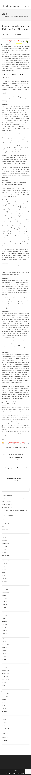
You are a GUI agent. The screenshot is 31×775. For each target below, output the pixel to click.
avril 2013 (4, 639)
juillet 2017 (4, 598)
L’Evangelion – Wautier (7, 507)
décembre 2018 (5, 555)
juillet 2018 (4, 563)
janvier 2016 (4, 616)
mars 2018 (4, 575)
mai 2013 (4, 636)
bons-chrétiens (10, 447)
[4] (19, 345)
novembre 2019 (5, 543)
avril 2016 (4, 613)
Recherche (4, 743)
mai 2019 (4, 552)
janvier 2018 (4, 581)
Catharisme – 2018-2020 (7, 504)
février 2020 (4, 537)
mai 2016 (4, 610)
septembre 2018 (5, 561)
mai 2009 (4, 725)
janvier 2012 (4, 668)
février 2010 (4, 708)
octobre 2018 (5, 558)
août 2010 (4, 699)
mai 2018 (4, 569)
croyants (17, 447)
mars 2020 (4, 535)
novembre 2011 (5, 673)
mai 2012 (4, 659)
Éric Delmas (6, 34)
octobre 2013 (5, 630)
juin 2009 (4, 722)
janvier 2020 (4, 540)
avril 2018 (4, 572)
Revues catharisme (6, 746)
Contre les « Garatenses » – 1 (15, 478)
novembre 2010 (5, 693)
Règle (25, 447)
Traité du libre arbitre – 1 (7, 501)
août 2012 (4, 650)
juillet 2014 (4, 624)
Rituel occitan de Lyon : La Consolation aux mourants (14, 510)
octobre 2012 (5, 647)
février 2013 (4, 641)
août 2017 (4, 595)
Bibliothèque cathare (11, 6)
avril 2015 (4, 618)
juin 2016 (4, 607)
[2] (6, 100)
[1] (20, 97)
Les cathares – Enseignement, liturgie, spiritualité (13, 498)
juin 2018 (4, 566)
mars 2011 (4, 685)
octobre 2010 (5, 696)
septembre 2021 (5, 526)
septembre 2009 (5, 717)
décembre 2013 (5, 627)
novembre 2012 (5, 644)
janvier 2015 (4, 621)
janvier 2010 (4, 711)
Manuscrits (6, 36)
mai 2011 (4, 682)
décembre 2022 (5, 523)
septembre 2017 (5, 592)
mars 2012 (4, 665)
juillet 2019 (4, 546)
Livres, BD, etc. (5, 737)
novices (22, 447)
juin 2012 (4, 656)
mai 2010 (4, 702)
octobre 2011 (5, 676)
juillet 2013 (4, 633)
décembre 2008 (5, 728)
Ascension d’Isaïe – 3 (15, 457)
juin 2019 (4, 549)
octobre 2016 (5, 601)
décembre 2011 (5, 670)
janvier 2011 (4, 691)
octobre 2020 (5, 529)
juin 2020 (4, 532)
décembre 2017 (5, 584)
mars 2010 (4, 705)
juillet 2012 (4, 653)
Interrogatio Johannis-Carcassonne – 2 (15, 468)
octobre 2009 (5, 714)
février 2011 (4, 688)
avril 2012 (4, 662)
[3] (6, 308)
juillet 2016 (4, 604)
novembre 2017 (5, 587)
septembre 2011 (5, 679)
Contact (15, 770)
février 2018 (4, 578)
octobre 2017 (5, 589)
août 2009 (4, 720)
